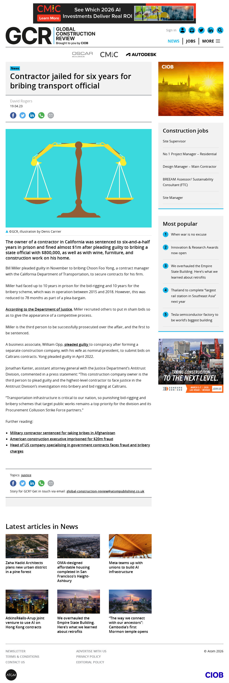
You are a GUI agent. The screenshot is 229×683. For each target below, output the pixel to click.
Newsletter (15, 651)
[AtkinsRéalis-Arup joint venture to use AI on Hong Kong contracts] (27, 602)
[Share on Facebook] (13, 115)
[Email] (192, 30)
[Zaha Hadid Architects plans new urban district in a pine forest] (27, 546)
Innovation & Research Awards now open (194, 250)
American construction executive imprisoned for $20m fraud (61, 438)
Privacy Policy (88, 657)
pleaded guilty (76, 344)
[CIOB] (168, 675)
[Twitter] (201, 30)
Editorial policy (90, 662)
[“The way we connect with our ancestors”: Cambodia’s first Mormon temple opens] (130, 602)
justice (26, 475)
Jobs (190, 41)
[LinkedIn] (210, 30)
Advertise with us (91, 651)
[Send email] (51, 115)
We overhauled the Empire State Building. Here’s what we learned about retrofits (194, 271)
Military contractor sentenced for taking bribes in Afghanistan (62, 432)
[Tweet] (22, 115)
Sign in (171, 30)
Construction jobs (185, 130)
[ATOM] (60, 675)
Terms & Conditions (22, 657)
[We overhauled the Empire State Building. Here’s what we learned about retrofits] (78, 602)
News (173, 41)
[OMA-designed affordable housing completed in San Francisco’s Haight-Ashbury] (78, 546)
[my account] (182, 30)
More (208, 41)
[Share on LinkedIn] (32, 115)
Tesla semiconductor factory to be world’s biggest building (194, 317)
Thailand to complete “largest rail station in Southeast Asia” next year (193, 296)
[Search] (220, 30)
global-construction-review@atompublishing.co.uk (105, 491)
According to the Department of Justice (39, 309)
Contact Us (15, 662)
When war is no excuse (188, 234)
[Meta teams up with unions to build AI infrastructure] (130, 546)
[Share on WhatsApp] (41, 115)
